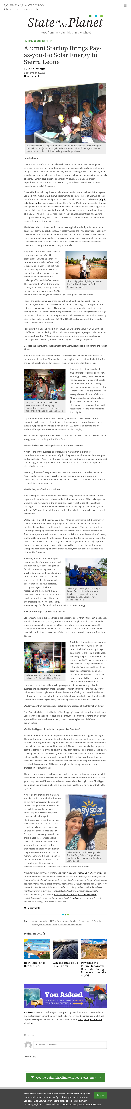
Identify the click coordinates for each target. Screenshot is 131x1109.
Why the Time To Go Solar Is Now (65, 964)
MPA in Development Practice (64, 921)
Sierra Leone (85, 921)
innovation (44, 921)
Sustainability (43, 41)
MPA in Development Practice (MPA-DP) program (79, 873)
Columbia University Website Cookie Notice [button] (80, 1104)
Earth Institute (36, 69)
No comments (33, 76)
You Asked (28, 1012)
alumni (35, 921)
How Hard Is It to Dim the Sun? (34, 964)
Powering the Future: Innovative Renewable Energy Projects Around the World (93, 969)
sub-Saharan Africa (48, 924)
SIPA (94, 921)
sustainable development (70, 924)
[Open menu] (125, 5)
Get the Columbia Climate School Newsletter (66, 1077)
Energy (28, 41)
